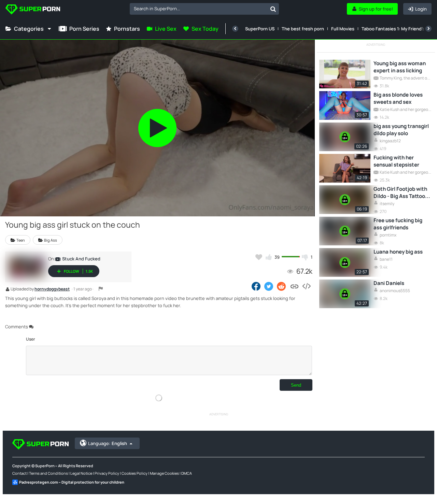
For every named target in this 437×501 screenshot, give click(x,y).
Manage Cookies (164, 473)
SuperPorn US (259, 29)
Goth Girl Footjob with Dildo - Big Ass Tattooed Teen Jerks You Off (402, 192)
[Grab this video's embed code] (306, 286)
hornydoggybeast (52, 289)
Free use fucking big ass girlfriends (397, 224)
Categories (29, 28)
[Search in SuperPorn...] (273, 9)
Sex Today (205, 28)
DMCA (186, 473)
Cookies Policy (134, 473)
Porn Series (84, 28)
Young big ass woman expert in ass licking (399, 67)
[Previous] (235, 29)
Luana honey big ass (398, 251)
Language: (107, 443)
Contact (19, 473)
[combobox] (204, 9)
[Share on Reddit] (282, 286)
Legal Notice (81, 473)
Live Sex (166, 28)
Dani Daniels (388, 283)
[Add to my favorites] (258, 257)
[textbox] (198, 8)
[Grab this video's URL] (294, 286)
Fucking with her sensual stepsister (396, 161)
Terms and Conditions (48, 473)
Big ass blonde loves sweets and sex (398, 98)
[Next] (428, 29)
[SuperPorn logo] (32, 10)
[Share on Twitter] (268, 286)
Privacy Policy (107, 473)
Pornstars (127, 28)
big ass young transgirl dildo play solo (401, 130)
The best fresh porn (303, 29)
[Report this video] (101, 288)
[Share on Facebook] (256, 286)
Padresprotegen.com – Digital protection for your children (71, 482)
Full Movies (342, 29)
